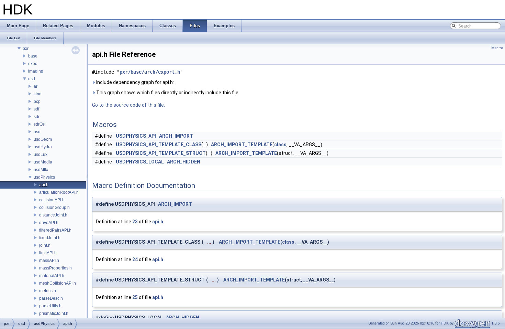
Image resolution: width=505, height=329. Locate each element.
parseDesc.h (51, 298)
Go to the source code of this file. (128, 105)
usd (31, 78)
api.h (43, 184)
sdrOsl (40, 124)
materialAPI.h (51, 275)
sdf (36, 109)
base (32, 56)
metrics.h (47, 290)
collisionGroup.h (54, 207)
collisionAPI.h (52, 200)
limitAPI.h (48, 253)
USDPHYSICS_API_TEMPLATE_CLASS (158, 144)
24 (135, 259)
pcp (37, 101)
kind (38, 94)
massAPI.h (49, 260)
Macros (497, 48)
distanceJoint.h (53, 215)
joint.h (44, 245)
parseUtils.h (50, 306)
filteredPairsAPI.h (55, 230)
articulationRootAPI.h (59, 192)
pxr (26, 48)
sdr (37, 116)
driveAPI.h (48, 222)
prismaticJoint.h (53, 313)
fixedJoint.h (49, 237)
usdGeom (43, 139)
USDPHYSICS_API (136, 136)
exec (32, 63)
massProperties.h (55, 268)
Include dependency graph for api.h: (134, 82)
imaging (35, 71)
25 (135, 297)
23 (135, 221)
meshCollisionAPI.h (57, 283)
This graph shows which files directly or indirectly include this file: (167, 92)
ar (35, 86)
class (280, 144)
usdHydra (43, 147)
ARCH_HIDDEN (183, 161)
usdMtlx (41, 169)
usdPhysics (44, 177)
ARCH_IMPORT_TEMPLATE (241, 144)
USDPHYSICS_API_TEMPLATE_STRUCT (161, 153)
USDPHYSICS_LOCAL (140, 161)
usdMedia (43, 162)
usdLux (40, 154)
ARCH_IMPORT (176, 136)
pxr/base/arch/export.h (150, 72)
